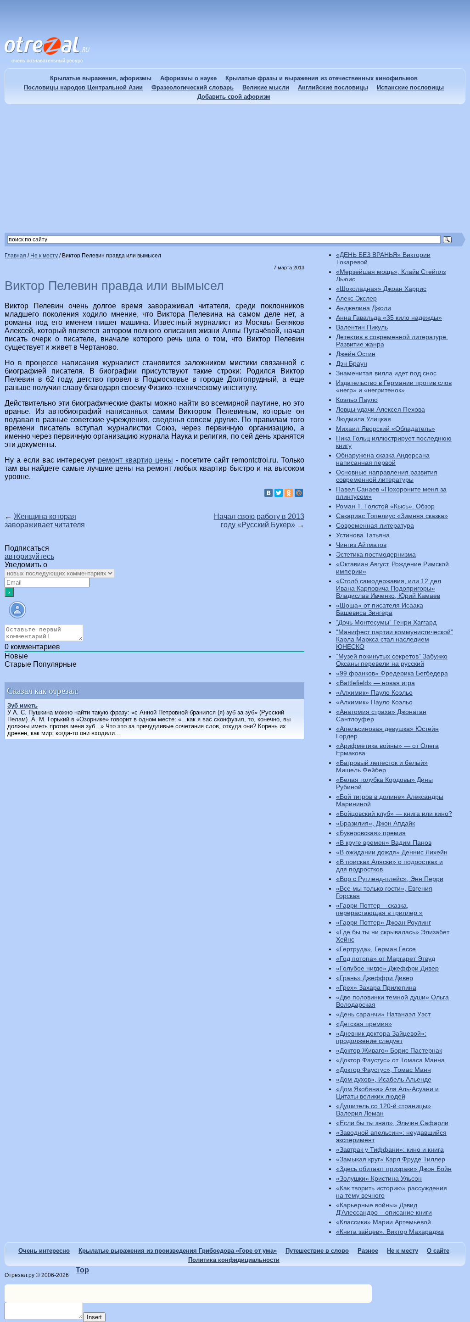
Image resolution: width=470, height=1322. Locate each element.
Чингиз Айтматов (361, 544)
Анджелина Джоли (363, 308)
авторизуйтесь (29, 556)
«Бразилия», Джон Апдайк (375, 823)
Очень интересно (44, 1250)
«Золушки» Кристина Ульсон (379, 1178)
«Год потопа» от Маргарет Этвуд (385, 958)
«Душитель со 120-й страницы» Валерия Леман (383, 1109)
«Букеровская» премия (371, 833)
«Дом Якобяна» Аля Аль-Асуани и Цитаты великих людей (387, 1092)
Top (82, 1270)
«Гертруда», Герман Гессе (376, 949)
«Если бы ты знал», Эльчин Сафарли (392, 1123)
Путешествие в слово (317, 1250)
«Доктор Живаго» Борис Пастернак (389, 1050)
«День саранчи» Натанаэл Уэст (383, 1014)
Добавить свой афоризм (233, 96)
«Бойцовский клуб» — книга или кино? (394, 813)
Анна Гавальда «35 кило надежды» (389, 317)
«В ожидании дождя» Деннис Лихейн (392, 852)
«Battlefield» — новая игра (375, 682)
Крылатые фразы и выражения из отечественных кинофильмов (321, 78)
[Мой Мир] (299, 493)
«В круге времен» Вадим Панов (383, 842)
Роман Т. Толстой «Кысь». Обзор (385, 506)
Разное (368, 1250)
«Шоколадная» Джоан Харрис (381, 288)
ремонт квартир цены (135, 460)
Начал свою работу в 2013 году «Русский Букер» (259, 521)
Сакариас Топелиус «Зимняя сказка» (392, 515)
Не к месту (402, 1250)
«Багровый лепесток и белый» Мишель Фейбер (382, 766)
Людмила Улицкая (363, 419)
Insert (94, 1317)
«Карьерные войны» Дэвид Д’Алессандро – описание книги (384, 1208)
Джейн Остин (355, 353)
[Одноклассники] (289, 493)
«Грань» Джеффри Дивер (374, 978)
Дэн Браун (351, 363)
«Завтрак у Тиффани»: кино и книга (390, 1149)
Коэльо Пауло (357, 399)
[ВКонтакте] (268, 493)
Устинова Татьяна (363, 535)
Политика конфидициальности (234, 1259)
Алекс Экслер (356, 298)
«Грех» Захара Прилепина (376, 987)
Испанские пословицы (410, 87)
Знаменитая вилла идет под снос (386, 373)
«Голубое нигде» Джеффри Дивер (387, 968)
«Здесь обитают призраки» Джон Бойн (394, 1168)
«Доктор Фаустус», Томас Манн (383, 1069)
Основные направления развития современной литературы (386, 476)
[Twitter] (278, 493)
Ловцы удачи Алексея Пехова (380, 409)
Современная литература (375, 525)
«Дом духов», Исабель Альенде (383, 1079)
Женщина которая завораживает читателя (45, 521)
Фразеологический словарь (192, 87)
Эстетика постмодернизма (376, 554)
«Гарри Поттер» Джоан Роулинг (383, 922)
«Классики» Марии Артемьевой (383, 1222)
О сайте (438, 1250)
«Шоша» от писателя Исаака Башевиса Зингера (379, 609)
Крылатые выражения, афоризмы (100, 78)
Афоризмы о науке (188, 78)
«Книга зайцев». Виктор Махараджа (390, 1231)
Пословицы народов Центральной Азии (83, 87)
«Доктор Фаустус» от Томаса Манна (390, 1060)
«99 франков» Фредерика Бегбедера (392, 673)
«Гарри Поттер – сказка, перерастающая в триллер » (379, 909)
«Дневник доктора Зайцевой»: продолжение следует (381, 1037)
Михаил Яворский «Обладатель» (385, 428)
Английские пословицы (333, 87)
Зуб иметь (22, 705)
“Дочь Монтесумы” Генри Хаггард (386, 622)
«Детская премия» (364, 1023)
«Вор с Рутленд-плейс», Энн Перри (389, 878)
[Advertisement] (235, 168)
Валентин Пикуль (362, 327)
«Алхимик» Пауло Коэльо (374, 692)
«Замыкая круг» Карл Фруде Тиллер (390, 1159)
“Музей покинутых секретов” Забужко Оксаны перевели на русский (392, 660)
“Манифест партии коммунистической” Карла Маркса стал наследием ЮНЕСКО (394, 639)
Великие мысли (265, 87)
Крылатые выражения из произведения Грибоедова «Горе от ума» (177, 1250)
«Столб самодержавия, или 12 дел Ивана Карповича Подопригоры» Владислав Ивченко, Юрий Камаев (388, 588)
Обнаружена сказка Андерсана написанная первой (383, 459)
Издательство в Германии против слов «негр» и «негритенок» (394, 386)
